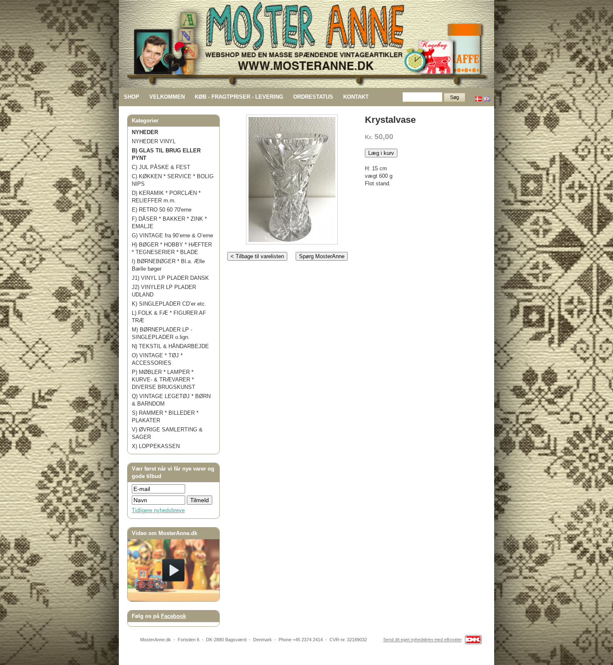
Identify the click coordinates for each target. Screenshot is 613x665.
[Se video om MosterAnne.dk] (173, 599)
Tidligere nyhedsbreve (158, 510)
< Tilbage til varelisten (257, 256)
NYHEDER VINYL (154, 141)
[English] (486, 97)
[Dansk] (478, 97)
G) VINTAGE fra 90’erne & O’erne (172, 235)
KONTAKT (356, 97)
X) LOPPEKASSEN (156, 446)
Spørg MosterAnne (321, 256)
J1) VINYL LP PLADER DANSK (170, 278)
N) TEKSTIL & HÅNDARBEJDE (170, 346)
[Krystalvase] (292, 177)
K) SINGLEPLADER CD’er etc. (169, 304)
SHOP (131, 97)
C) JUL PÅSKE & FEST (161, 167)
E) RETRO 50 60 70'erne (161, 210)
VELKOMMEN (167, 97)
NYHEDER (145, 132)
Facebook (173, 616)
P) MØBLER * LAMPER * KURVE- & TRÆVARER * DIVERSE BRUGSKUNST (163, 379)
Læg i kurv (381, 153)
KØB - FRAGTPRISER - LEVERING (239, 97)
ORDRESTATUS (313, 97)
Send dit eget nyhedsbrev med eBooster (422, 640)
